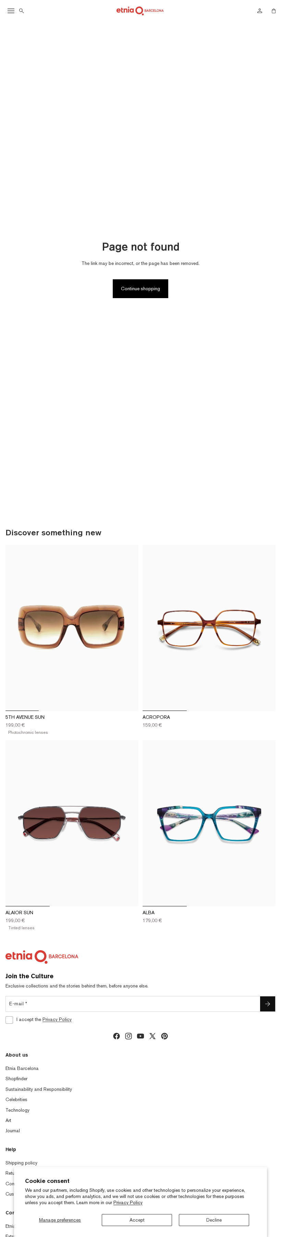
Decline (214, 1220)
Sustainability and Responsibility (38, 1089)
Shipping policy (21, 1162)
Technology (17, 1110)
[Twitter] (152, 1036)
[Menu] (11, 11)
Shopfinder (16, 1078)
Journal (12, 1130)
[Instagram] (128, 1036)
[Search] (21, 10)
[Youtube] (140, 1036)
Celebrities (16, 1099)
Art (8, 1120)
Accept (137, 1220)
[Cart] (273, 10)
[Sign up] (267, 1003)
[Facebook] (116, 1036)
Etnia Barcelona (22, 1068)
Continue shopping (140, 288)
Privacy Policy (128, 1202)
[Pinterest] (164, 1036)
